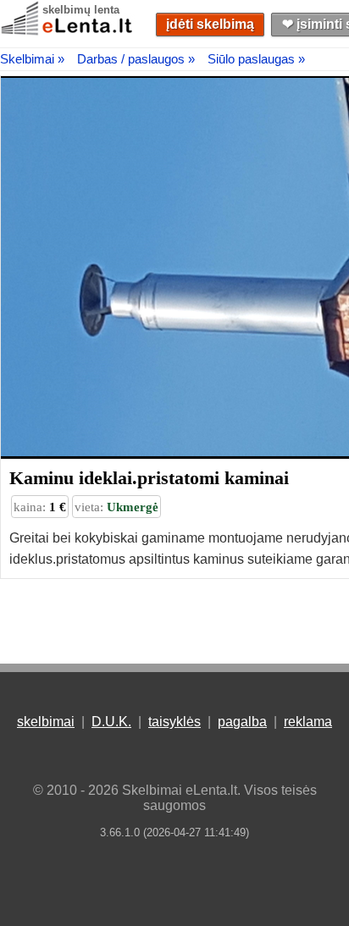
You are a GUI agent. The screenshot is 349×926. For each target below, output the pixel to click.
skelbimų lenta (80, 9)
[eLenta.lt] (68, 32)
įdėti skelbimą (210, 24)
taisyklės (174, 721)
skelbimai (46, 721)
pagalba (242, 721)
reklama (308, 721)
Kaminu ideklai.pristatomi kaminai (149, 477)
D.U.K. (111, 721)
